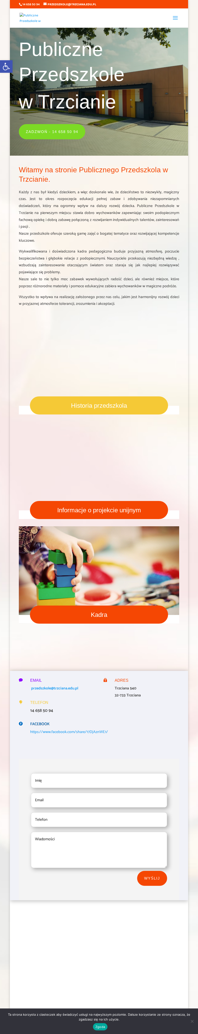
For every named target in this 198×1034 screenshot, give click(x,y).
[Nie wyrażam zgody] (192, 1021)
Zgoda (100, 1027)
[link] (6, 66)
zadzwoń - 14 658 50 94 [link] (52, 132)
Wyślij (152, 878)
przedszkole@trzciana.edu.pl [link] (54, 688)
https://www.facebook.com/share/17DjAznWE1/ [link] (69, 732)
